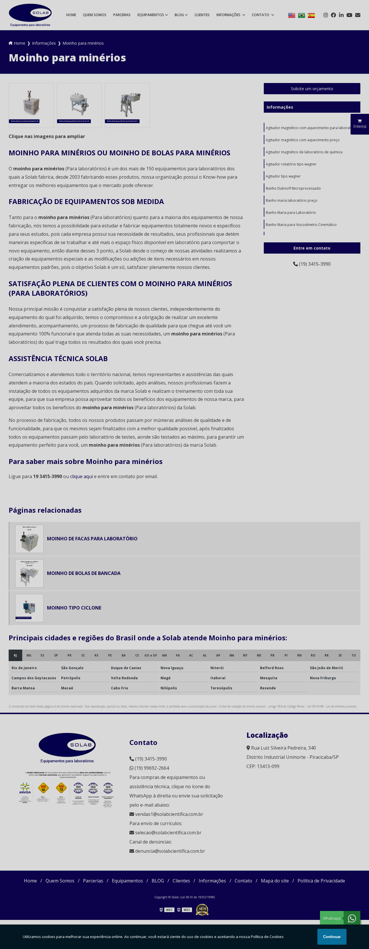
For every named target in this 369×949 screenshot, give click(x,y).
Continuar (332, 937)
